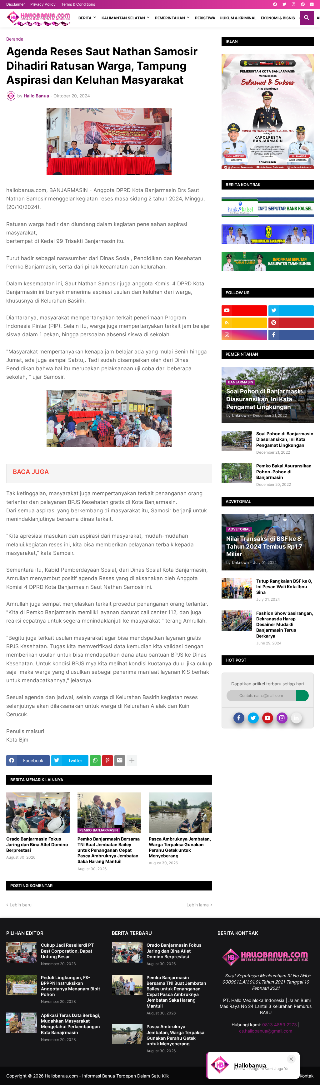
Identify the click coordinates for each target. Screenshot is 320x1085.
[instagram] (293, 4)
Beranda (14, 39)
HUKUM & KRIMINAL (238, 18)
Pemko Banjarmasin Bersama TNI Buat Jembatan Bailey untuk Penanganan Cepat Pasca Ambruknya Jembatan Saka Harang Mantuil (109, 850)
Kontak (307, 1075)
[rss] (244, 323)
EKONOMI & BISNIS (278, 18)
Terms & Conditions (78, 4)
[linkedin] (312, 4)
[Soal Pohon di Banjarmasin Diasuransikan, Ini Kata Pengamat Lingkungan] (237, 441)
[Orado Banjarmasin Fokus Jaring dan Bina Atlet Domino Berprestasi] (38, 812)
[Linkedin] (296, 718)
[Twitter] (253, 718)
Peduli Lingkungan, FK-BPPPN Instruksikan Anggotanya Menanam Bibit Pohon (70, 986)
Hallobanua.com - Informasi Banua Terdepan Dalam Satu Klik (107, 1075)
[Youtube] (267, 718)
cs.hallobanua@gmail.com (265, 1030)
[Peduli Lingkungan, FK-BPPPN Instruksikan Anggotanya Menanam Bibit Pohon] (21, 985)
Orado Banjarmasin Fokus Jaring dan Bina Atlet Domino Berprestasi (37, 844)
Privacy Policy (43, 4)
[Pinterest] (107, 760)
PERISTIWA (205, 18)
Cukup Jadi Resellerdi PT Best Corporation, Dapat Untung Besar (67, 950)
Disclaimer (15, 4)
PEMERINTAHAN (170, 18)
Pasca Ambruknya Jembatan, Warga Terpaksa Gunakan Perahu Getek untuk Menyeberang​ (180, 847)
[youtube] (244, 310)
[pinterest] (303, 4)
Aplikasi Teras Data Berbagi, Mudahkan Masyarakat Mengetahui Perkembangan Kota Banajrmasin (70, 1024)
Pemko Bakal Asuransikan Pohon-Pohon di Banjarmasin (284, 471)
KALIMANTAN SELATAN (123, 18)
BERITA (85, 18)
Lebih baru (21, 904)
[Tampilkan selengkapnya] (132, 760)
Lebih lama (198, 904)
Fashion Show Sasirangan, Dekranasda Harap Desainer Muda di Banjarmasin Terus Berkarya (284, 624)
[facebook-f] (291, 335)
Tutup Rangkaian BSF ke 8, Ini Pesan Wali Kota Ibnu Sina (284, 586)
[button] (307, 18)
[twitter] (284, 4)
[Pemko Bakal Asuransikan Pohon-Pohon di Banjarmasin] (237, 473)
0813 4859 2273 (279, 1024)
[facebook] (275, 4)
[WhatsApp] (95, 760)
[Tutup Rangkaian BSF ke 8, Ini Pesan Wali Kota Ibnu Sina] (237, 588)
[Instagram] (282, 718)
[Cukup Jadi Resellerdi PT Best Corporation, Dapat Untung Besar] (21, 952)
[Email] (119, 760)
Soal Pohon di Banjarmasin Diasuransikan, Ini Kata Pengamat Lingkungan (284, 439)
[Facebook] (238, 718)
